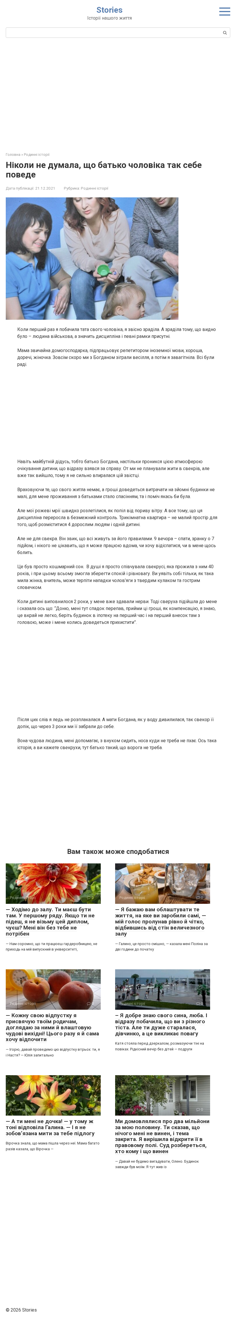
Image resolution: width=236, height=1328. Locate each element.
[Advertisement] (118, 94)
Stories (109, 10)
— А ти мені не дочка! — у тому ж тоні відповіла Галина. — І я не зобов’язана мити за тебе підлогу (50, 1127)
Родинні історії (94, 188)
